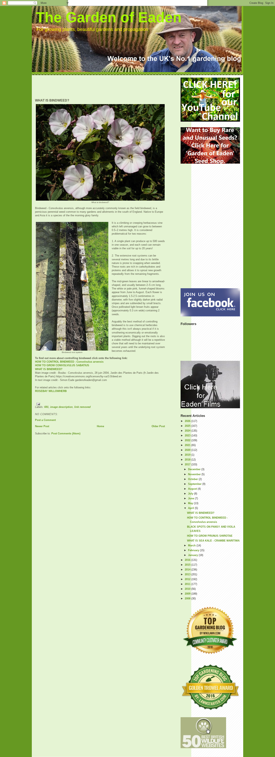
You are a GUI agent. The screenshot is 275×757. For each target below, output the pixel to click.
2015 (188, 564)
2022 (188, 440)
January (193, 555)
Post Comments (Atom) (65, 433)
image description (61, 406)
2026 (188, 421)
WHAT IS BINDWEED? (48, 369)
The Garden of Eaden (109, 17)
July (191, 493)
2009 (188, 593)
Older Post (158, 426)
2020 (188, 449)
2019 (188, 454)
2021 (188, 445)
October (193, 479)
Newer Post (42, 426)
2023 (188, 435)
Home (100, 426)
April (191, 508)
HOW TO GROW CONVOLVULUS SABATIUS (62, 365)
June (191, 498)
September (195, 483)
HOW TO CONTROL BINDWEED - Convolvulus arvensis (69, 361)
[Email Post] (100, 404)
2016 (188, 559)
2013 (188, 574)
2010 (188, 588)
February (194, 550)
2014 (188, 569)
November (195, 474)
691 (46, 406)
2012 (188, 579)
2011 (188, 584)
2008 (188, 598)
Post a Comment (45, 420)
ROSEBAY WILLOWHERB (51, 391)
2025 (188, 425)
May (191, 503)
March (192, 545)
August (193, 488)
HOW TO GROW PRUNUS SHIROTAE (210, 535)
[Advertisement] (108, 87)
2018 (188, 459)
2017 (188, 464)
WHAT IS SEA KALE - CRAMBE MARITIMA (213, 540)
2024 (188, 430)
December (194, 469)
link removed (82, 406)
